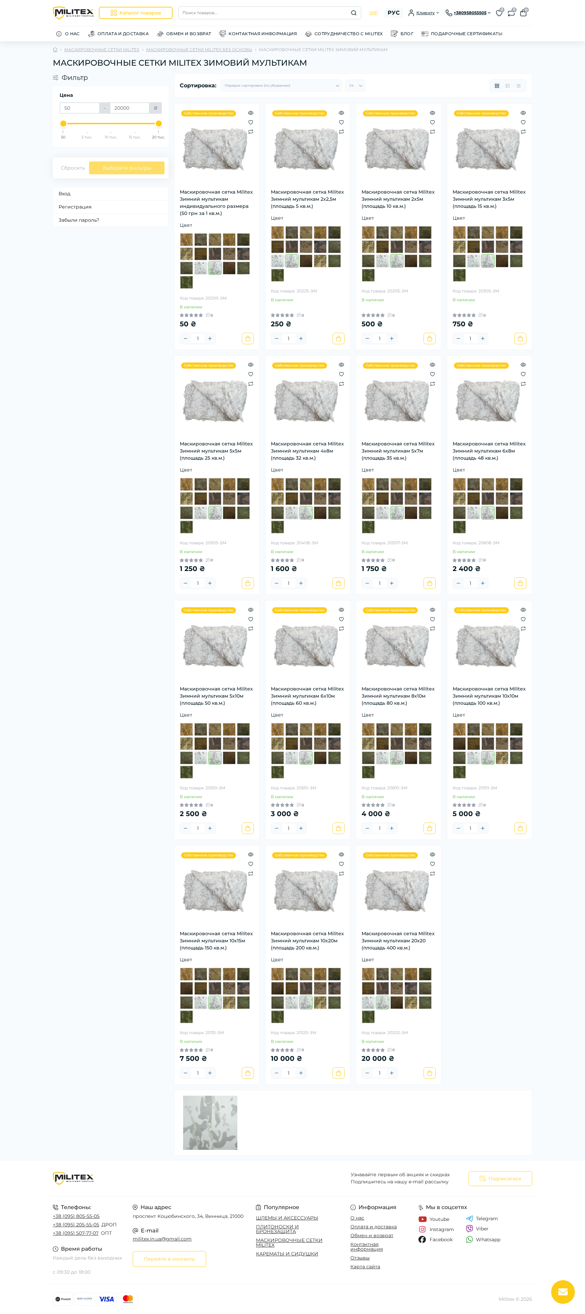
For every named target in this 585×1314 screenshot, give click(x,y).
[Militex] (170, 1178)
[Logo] (73, 13)
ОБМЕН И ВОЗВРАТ (188, 33)
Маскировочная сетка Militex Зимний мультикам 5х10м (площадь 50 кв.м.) (216, 696)
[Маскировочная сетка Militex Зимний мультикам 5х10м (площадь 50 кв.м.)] (217, 643)
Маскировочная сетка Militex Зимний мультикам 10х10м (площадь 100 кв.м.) (489, 696)
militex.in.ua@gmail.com (162, 1239)
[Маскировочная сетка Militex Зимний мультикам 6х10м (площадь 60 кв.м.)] (308, 643)
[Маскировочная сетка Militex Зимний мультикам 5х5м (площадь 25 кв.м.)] (217, 398)
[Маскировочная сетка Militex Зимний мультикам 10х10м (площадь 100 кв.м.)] (490, 643)
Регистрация (75, 207)
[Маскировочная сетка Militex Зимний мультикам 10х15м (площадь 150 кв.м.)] (217, 888)
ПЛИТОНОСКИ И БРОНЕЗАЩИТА (277, 1229)
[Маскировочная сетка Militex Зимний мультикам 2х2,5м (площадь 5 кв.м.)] (308, 146)
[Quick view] (250, 112)
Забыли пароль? (79, 220)
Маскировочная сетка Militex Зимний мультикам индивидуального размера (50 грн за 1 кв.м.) (216, 202)
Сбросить (73, 168)
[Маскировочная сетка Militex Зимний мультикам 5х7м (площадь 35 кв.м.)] (399, 398)
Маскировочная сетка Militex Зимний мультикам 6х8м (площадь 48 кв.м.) (489, 451)
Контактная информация (366, 1246)
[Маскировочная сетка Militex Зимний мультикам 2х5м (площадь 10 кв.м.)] (399, 146)
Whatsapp (488, 1239)
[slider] (63, 123)
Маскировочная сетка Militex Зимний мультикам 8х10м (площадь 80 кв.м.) (398, 696)
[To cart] (248, 338)
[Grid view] (497, 85)
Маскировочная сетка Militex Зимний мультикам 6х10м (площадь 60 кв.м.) (307, 696)
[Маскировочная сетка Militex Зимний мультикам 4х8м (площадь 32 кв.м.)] (308, 398)
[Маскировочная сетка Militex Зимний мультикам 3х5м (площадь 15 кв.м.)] (490, 146)
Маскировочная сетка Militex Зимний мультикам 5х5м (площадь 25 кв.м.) (216, 451)
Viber (482, 1229)
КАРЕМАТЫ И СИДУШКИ (287, 1254)
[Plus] (209, 338)
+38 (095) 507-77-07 (76, 1233)
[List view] (507, 85)
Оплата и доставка (373, 1227)
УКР (373, 12)
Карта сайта (365, 1267)
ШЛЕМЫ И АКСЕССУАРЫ (287, 1218)
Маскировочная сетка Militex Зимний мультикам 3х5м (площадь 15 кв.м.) (489, 199)
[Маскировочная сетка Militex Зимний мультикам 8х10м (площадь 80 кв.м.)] (399, 643)
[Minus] (185, 338)
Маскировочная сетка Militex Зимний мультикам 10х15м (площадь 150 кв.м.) (216, 940)
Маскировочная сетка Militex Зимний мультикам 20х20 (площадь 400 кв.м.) (398, 940)
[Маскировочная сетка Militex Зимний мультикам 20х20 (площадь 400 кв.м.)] (399, 888)
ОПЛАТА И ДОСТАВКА (123, 33)
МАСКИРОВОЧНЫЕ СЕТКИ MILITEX (101, 49)
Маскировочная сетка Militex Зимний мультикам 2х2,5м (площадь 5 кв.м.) (307, 199)
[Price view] (518, 85)
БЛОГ (406, 33)
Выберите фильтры (127, 168)
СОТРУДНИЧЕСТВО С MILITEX (349, 33)
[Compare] (250, 131)
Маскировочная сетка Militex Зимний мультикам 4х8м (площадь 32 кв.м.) (307, 451)
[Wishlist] (250, 122)
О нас (357, 1218)
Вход (64, 194)
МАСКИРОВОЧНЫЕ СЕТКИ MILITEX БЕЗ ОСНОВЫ (199, 49)
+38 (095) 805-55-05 (76, 1216)
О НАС (72, 33)
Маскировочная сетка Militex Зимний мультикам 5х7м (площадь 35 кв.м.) (398, 451)
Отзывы (360, 1258)
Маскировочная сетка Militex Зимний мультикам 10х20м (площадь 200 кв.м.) (307, 940)
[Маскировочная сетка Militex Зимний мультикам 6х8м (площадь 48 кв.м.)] (490, 398)
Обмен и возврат (371, 1235)
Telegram (487, 1219)
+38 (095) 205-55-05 (76, 1225)
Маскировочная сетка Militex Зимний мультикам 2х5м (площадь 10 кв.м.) (398, 199)
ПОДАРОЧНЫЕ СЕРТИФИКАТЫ (466, 33)
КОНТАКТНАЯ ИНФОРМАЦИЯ (263, 33)
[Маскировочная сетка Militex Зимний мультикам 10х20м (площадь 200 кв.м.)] (308, 888)
